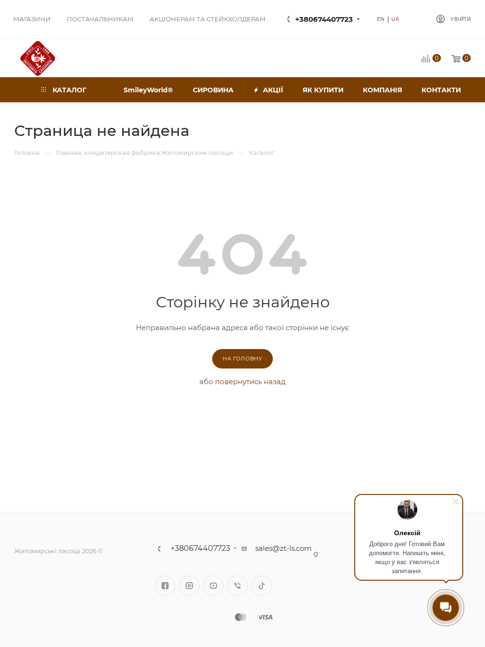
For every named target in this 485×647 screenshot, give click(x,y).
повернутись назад (250, 381)
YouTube (213, 585)
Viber (237, 585)
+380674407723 (324, 19)
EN (381, 19)
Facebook (165, 585)
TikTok (261, 585)
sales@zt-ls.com (283, 548)
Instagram (189, 585)
